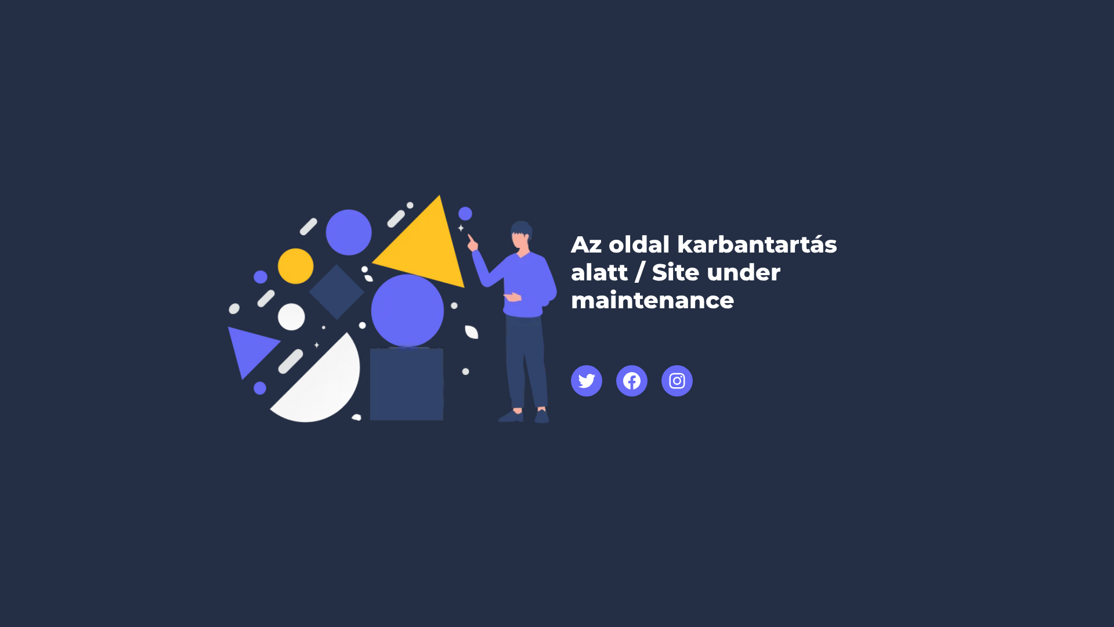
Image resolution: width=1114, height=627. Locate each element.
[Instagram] (677, 381)
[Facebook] (632, 381)
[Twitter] (586, 381)
